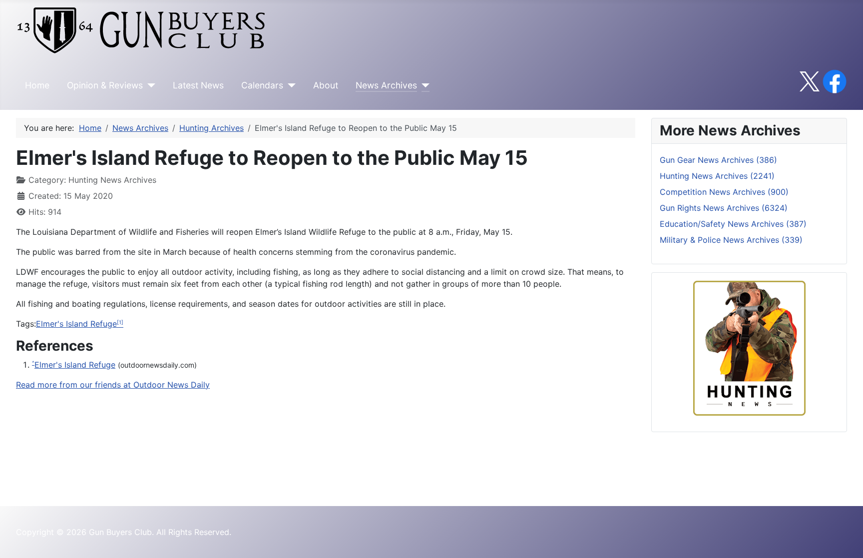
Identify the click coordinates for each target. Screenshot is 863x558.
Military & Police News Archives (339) (731, 240)
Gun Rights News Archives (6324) (724, 208)
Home (37, 85)
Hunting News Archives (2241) (717, 176)
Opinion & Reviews (105, 85)
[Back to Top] (845, 539)
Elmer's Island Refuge (76, 324)
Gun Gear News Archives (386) (718, 160)
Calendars (262, 85)
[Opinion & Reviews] (149, 85)
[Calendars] (289, 85)
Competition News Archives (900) (724, 192)
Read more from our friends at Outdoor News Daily (113, 385)
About (325, 85)
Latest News (198, 85)
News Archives (386, 85)
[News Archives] (423, 85)
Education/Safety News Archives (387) (733, 224)
